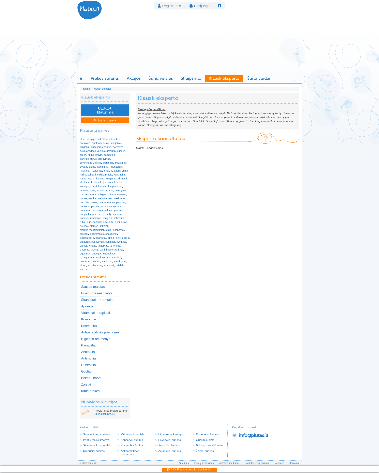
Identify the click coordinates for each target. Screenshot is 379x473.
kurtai (93, 186)
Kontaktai (294, 463)
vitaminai (109, 265)
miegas (102, 194)
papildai (120, 202)
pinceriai (119, 210)
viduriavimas (95, 265)
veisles (96, 261)
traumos (84, 249)
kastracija (119, 174)
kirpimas (85, 182)
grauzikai (108, 162)
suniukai (110, 241)
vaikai (117, 257)
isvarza (108, 170)
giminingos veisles (90, 162)
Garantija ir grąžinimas (257, 463)
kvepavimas (115, 186)
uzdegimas (109, 253)
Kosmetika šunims (132, 445)
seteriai (84, 225)
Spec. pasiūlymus (104, 414)
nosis (94, 202)
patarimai (85, 210)
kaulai (91, 178)
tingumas (103, 245)
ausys (106, 143)
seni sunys (121, 222)
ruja (89, 222)
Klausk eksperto (224, 78)
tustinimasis (107, 249)
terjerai (92, 245)
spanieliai (101, 237)
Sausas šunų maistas (96, 434)
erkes (83, 154)
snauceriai (111, 233)
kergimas (111, 178)
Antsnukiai (89, 358)
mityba (112, 194)
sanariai (97, 222)
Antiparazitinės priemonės (100, 332)
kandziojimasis (103, 174)
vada (110, 257)
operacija (109, 202)
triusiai (94, 249)
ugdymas (85, 253)
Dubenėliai (89, 365)
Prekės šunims (105, 78)
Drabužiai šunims (94, 450)
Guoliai (86, 371)
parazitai (85, 206)
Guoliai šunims (205, 439)
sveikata (121, 241)
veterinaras (120, 261)
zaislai (119, 265)
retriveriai (119, 218)
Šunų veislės (161, 78)
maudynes (121, 190)
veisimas (85, 261)
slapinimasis (97, 233)
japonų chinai (121, 170)
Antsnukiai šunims (169, 450)
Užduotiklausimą (105, 110)
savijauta (108, 222)
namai (83, 198)
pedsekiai (97, 210)
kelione (100, 178)
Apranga (87, 306)
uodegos (97, 253)
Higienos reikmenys (95, 339)
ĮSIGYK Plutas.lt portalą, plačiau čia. (189, 469)
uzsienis (101, 257)
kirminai (122, 178)
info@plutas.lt (253, 435)
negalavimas (105, 198)
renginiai (108, 218)
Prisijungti (201, 6)
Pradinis (86, 88)
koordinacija (115, 182)
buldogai (84, 146)
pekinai (108, 210)
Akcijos (134, 78)
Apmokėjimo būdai (229, 463)
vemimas (106, 261)
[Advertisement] (189, 47)
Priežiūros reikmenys (97, 293)
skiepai (84, 233)
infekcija (84, 170)
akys (82, 139)
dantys (107, 146)
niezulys (84, 202)
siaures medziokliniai (92, 229)
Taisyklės (279, 463)
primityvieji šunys (114, 214)
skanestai (118, 229)
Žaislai (86, 384)
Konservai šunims (132, 439)
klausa (95, 182)
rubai (82, 222)
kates (83, 178)
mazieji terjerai (88, 194)
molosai (121, 194)
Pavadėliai (88, 345)
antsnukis (114, 139)
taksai (83, 245)
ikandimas (102, 166)
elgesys (120, 150)
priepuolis (85, 214)
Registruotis (171, 6)
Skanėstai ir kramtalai (97, 300)
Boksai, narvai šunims (209, 445)
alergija (91, 139)
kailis (83, 174)
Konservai (88, 319)
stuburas (85, 241)
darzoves (118, 146)
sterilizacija (122, 237)
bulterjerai (96, 146)
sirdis (108, 229)
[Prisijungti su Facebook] (219, 6)
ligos (92, 190)
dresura (110, 150)
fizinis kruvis (95, 154)
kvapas (102, 186)
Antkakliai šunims (169, 445)
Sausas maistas (93, 287)
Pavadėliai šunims (169, 439)
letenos (84, 190)
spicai (111, 237)
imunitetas (116, 166)
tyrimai (119, 249)
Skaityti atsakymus (105, 120)
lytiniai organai (105, 190)
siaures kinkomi (99, 225)
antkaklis (102, 139)
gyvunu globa (87, 166)
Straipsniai (191, 78)
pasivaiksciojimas (110, 206)
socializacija (87, 237)
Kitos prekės (90, 391)
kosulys (84, 186)
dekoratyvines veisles (92, 150)
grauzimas (120, 162)
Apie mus (184, 463)
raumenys (95, 218)
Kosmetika (89, 326)
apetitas (96, 143)
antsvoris (85, 143)
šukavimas (97, 241)
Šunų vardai (258, 78)
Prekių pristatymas (204, 463)
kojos (103, 182)
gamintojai (109, 154)
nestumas (119, 198)
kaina (90, 174)
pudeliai (84, 218)
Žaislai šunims (205, 450)
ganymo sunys (88, 158)
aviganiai (116, 143)
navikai (92, 198)
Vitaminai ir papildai (95, 313)
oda (101, 202)
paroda (95, 206)
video (83, 265)
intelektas (96, 170)
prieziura (97, 214)
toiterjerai (115, 245)
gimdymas (104, 158)
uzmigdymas (87, 257)
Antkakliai (88, 352)
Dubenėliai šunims (207, 434)
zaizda (83, 269)
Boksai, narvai (91, 378)
